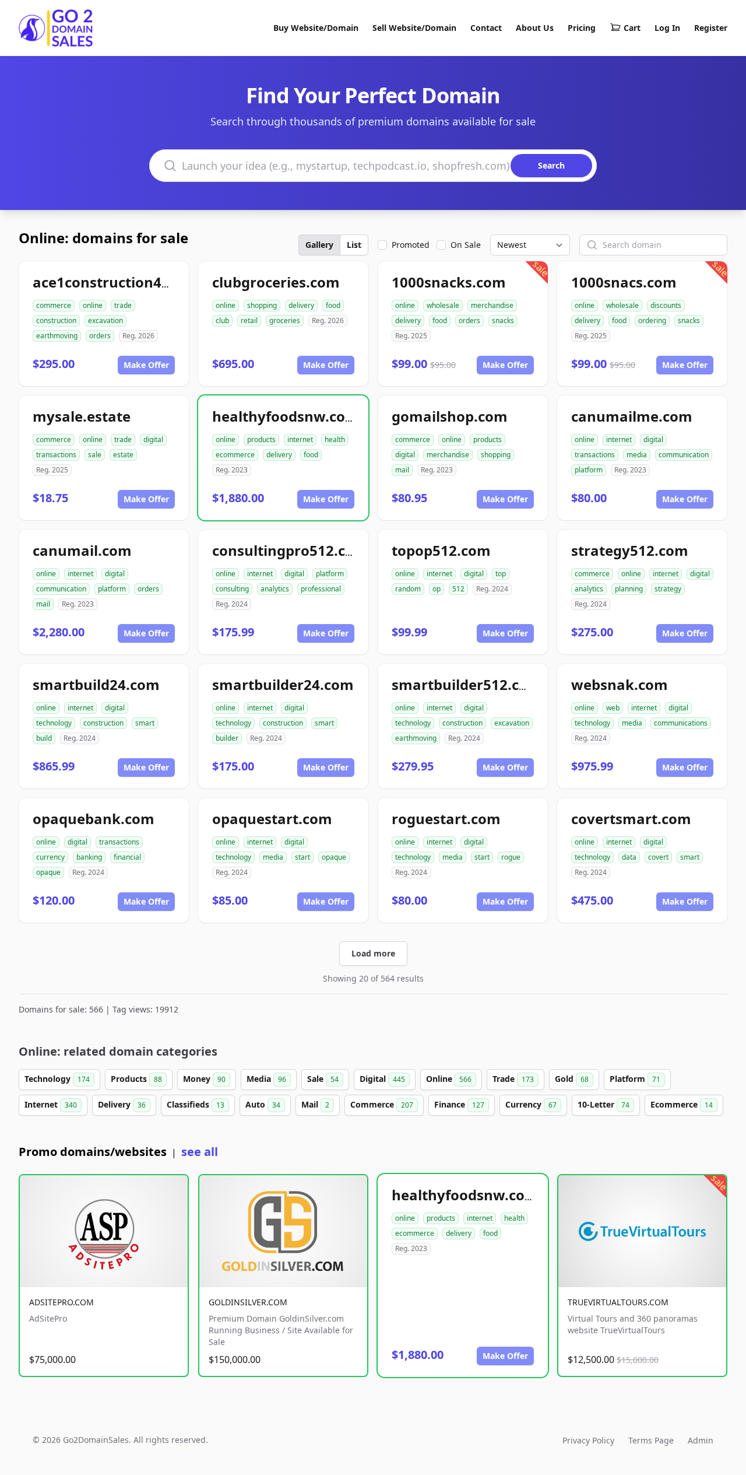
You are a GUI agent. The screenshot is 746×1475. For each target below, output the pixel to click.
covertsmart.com (631, 818)
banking (89, 857)
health (335, 439)
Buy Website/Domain (315, 27)
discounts (665, 305)
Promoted (411, 244)
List (354, 244)
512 (458, 589)
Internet (50, 1104)
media (637, 455)
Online (448, 1078)
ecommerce (235, 455)
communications (681, 723)
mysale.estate (82, 416)
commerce (53, 305)
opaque (48, 872)
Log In (667, 27)
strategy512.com (629, 550)
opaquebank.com (93, 818)
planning (629, 589)
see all (199, 1151)
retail (249, 320)
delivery (301, 305)
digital (153, 439)
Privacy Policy (588, 1440)
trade (123, 305)
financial (127, 857)
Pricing (582, 27)
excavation (105, 320)
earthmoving (57, 336)
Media (266, 1078)
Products (136, 1078)
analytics (275, 589)
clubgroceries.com (276, 282)
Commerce (381, 1104)
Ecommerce (681, 1104)
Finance (459, 1104)
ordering (652, 320)
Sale (323, 1078)
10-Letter (603, 1104)
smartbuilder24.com (283, 684)
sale (94, 455)
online (93, 305)
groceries (284, 320)
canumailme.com (631, 416)
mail (402, 470)
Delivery (122, 1104)
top (500, 574)
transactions (56, 455)
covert (658, 857)
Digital (382, 1078)
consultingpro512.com (290, 550)
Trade (513, 1078)
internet (300, 439)
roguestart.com (446, 818)
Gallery (319, 244)
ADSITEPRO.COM (61, 1302)
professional (321, 589)
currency (50, 857)
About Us (535, 27)
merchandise (492, 305)
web (613, 708)
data (629, 857)
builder (227, 738)
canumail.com (82, 550)
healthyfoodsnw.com (285, 416)
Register (710, 27)
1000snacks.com (449, 282)
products (261, 439)
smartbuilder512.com (466, 684)
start (302, 857)
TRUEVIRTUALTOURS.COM (618, 1302)
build (44, 738)
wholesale (443, 305)
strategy (667, 589)
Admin (700, 1440)
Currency (531, 1104)
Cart (632, 27)
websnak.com (619, 684)
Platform (635, 1078)
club (222, 320)
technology (54, 723)
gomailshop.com (450, 416)
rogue (510, 857)
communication (684, 455)
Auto (262, 1104)
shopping (262, 305)
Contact (486, 27)
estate (123, 455)
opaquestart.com (272, 818)
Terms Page (651, 1440)
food (333, 305)
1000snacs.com (624, 282)
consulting (232, 589)
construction (56, 320)
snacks (503, 320)
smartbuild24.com (96, 684)
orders (100, 336)
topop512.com (441, 550)
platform (589, 470)
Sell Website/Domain (414, 27)
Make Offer (146, 364)
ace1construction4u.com (119, 282)
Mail (315, 1104)
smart (144, 723)
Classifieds (195, 1104)
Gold (572, 1078)
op (436, 589)
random (408, 589)
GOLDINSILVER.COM (248, 1302)
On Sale (466, 244)
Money (204, 1078)
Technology (57, 1078)
